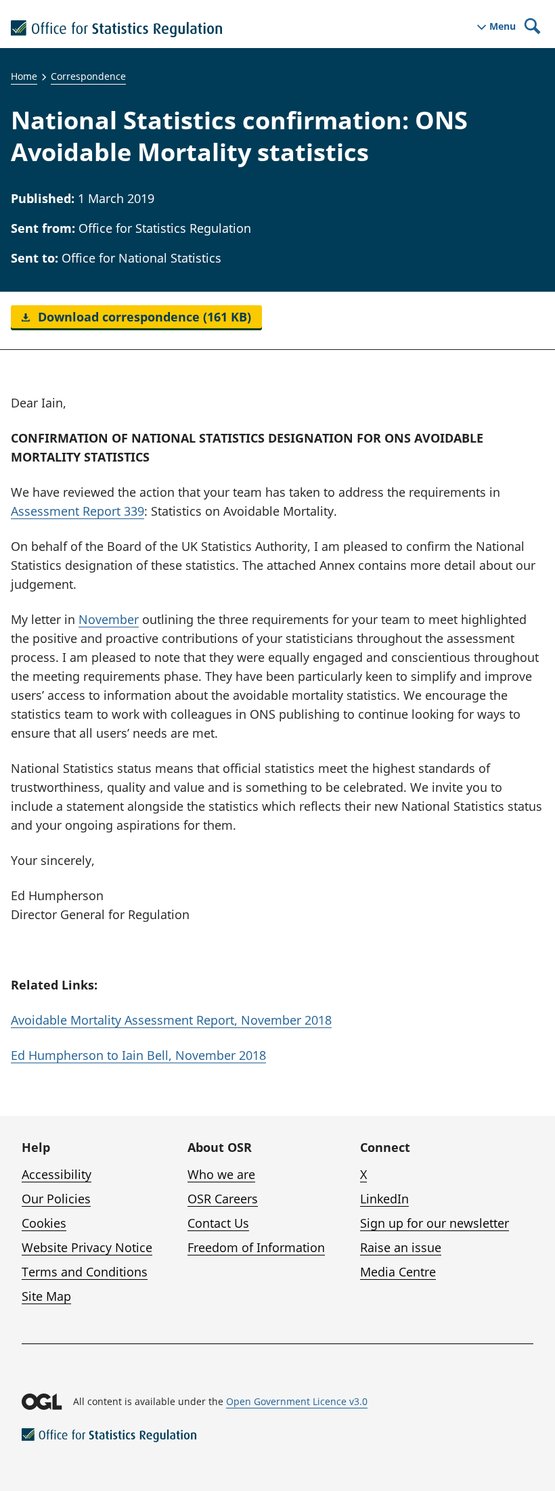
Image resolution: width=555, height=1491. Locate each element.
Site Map (46, 1296)
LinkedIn (384, 1198)
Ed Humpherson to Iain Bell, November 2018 (138, 1055)
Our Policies (56, 1198)
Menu (502, 26)
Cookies (44, 1223)
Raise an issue (400, 1247)
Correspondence (88, 76)
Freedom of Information (256, 1247)
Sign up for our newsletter (434, 1223)
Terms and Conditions (85, 1272)
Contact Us (218, 1223)
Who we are (221, 1174)
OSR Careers (222, 1198)
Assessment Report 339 (77, 511)
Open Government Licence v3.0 (297, 1401)
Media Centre (398, 1272)
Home (24, 76)
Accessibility (56, 1174)
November (109, 619)
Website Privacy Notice (87, 1247)
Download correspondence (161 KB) (143, 317)
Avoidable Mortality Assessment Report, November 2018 (171, 1020)
